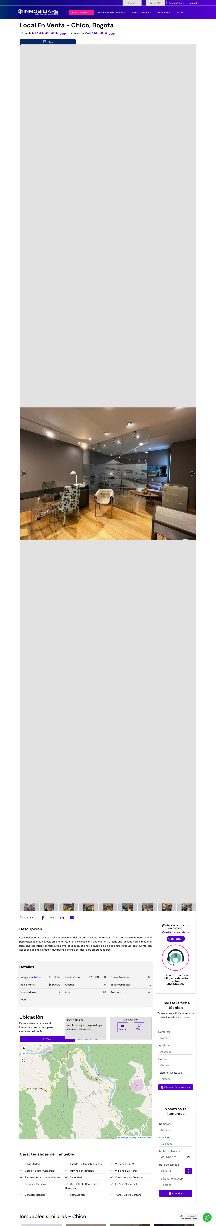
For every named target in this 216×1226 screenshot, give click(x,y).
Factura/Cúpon (176, 3)
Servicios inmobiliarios (112, 12)
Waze (139, 1029)
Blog (180, 12)
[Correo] (72, 918)
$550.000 (102, 33)
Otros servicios (141, 12)
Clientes (132, 3)
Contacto (193, 3)
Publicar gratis (81, 12)
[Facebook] (43, 918)
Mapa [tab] (48, 1038)
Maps (122, 1029)
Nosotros (164, 12)
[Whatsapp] (52, 918)
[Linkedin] (62, 918)
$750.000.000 (49, 33)
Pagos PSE (155, 3)
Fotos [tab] (49, 41)
